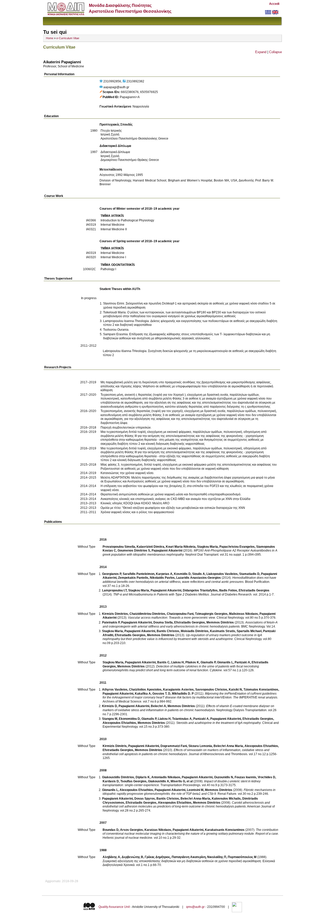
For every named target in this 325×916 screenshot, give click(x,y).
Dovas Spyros (144, 798)
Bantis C (163, 662)
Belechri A (158, 706)
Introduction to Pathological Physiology (127, 220)
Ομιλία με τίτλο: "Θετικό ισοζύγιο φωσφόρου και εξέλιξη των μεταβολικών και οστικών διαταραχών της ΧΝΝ (173, 508)
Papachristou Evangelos (237, 546)
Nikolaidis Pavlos (162, 577)
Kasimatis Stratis (222, 631)
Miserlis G (178, 781)
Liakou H (177, 662)
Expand (260, 52)
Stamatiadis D (249, 574)
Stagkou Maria (207, 546)
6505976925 (149, 92)
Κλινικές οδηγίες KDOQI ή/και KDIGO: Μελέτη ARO (135, 503)
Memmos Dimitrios (220, 622)
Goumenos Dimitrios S (134, 550)
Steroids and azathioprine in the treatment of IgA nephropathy (218, 723)
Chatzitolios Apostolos (145, 689)
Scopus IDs (111, 92)
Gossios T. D (161, 693)
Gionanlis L (225, 662)
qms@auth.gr (195, 907)
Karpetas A (164, 574)
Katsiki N (235, 689)
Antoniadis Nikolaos (165, 777)
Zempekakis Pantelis (133, 577)
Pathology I (108, 269)
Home (49, 38)
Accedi (274, 4)
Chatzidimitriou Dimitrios (147, 614)
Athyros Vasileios (114, 689)
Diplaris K (143, 777)
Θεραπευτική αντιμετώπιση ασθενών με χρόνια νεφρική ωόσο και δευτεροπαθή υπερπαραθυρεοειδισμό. (171, 494)
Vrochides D (266, 777)
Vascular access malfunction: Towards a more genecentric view (171, 617)
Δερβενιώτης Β (132, 857)
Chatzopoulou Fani (180, 614)
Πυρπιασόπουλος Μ (242, 857)
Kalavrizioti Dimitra (150, 546)
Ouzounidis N (223, 777)
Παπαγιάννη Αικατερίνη (189, 857)
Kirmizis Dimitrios (115, 614)
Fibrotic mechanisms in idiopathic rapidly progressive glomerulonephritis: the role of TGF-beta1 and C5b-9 (189, 792)
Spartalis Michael (249, 631)
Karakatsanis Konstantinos (225, 830)
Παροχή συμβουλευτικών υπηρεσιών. (126, 427)
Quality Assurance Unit (114, 907)
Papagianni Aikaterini (167, 550)
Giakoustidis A (158, 781)
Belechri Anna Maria (228, 746)
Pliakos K (192, 662)
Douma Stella (163, 622)
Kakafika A (143, 693)
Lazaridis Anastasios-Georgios (198, 577)
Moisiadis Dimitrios (194, 631)
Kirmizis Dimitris (115, 746)
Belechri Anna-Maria (195, 798)
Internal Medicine (112, 224)
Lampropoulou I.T (114, 590)
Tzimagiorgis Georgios (211, 614)
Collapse (275, 52)
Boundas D (111, 830)
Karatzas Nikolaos (157, 830)
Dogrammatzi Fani (173, 746)
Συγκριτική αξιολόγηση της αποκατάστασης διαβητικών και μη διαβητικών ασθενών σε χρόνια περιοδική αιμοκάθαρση (182, 861)
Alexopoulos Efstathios (119, 723)
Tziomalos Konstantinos (260, 689)
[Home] (66, 14)
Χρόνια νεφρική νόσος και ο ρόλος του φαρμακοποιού (137, 512)
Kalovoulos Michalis (226, 798)
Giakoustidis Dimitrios (118, 777)
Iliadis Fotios (228, 590)
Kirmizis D (109, 706)
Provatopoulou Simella (119, 546)
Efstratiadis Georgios (254, 590)
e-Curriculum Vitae (67, 38)
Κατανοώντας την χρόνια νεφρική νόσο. (127, 473)
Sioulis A (198, 574)
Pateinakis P (111, 622)
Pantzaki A (242, 662)
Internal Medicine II (114, 229)
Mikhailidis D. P (183, 693)
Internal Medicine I (113, 257)
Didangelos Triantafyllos (200, 590)
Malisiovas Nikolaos (243, 614)
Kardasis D (111, 781)
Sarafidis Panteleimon (138, 574)
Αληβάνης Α (111, 857)
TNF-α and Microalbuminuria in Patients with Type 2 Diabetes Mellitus (161, 594)
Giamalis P (208, 662)
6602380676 (130, 92)
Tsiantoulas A (182, 719)
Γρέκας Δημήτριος (157, 857)
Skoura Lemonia (200, 746)
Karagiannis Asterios (178, 689)
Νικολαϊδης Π (216, 857)
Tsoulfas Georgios (133, 781)
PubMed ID (110, 97)
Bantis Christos (168, 631)
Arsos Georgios (131, 830)
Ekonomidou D (129, 719)
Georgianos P (111, 574)
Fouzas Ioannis (245, 777)
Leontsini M (195, 790)
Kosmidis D (182, 574)
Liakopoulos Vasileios (222, 574)
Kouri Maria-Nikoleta (181, 546)
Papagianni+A (130, 97)
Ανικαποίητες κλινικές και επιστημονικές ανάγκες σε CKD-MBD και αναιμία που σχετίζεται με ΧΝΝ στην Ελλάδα (175, 499)
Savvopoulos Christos (211, 689)
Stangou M (109, 719)
